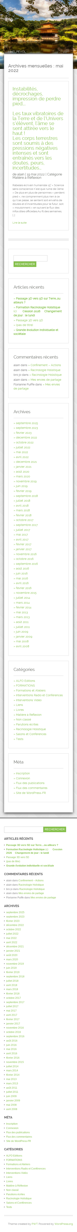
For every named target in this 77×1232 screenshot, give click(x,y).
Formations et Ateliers (31, 690)
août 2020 (22, 471)
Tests (19, 739)
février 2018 (23, 515)
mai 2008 (22, 641)
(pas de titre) (24, 325)
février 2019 (23, 491)
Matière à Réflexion (27, 178)
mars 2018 (23, 510)
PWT (35, 1223)
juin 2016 (22, 573)
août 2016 (22, 568)
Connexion (23, 778)
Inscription (23, 773)
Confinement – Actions (46, 365)
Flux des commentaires (31, 788)
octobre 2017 (24, 520)
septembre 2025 (27, 423)
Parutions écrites (27, 724)
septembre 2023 (27, 427)
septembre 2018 (27, 496)
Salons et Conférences (31, 734)
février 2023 (24, 432)
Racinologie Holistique (45, 370)
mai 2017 (22, 534)
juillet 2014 (23, 597)
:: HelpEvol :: (18, 51)
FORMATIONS (25, 685)
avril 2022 (22, 457)
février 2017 (23, 544)
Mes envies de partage (46, 379)
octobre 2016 (24, 558)
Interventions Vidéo (28, 700)
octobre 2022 (24, 442)
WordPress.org (63, 1223)
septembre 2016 (27, 563)
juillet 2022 (23, 447)
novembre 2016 (26, 554)
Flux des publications (30, 783)
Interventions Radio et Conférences (39, 695)
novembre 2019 (26, 481)
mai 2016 (22, 578)
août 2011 (22, 622)
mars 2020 (23, 476)
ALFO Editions (25, 680)
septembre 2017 (27, 525)
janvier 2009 (24, 636)
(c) (38, 311)
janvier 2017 (24, 549)
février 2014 (23, 607)
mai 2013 (22, 612)
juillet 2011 (23, 627)
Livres (20, 709)
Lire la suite (20, 222)
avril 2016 (22, 583)
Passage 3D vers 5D (29, 320)
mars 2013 (23, 617)
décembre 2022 (26, 437)
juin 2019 (22, 486)
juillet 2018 (23, 500)
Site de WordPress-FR (31, 793)
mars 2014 (23, 602)
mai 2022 (22, 452)
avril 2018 (22, 505)
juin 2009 (22, 631)
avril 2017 (22, 539)
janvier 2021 (23, 466)
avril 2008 (22, 646)
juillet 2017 (23, 529)
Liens (19, 704)
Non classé (23, 719)
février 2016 (23, 588)
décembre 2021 (26, 461)
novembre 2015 (26, 592)
